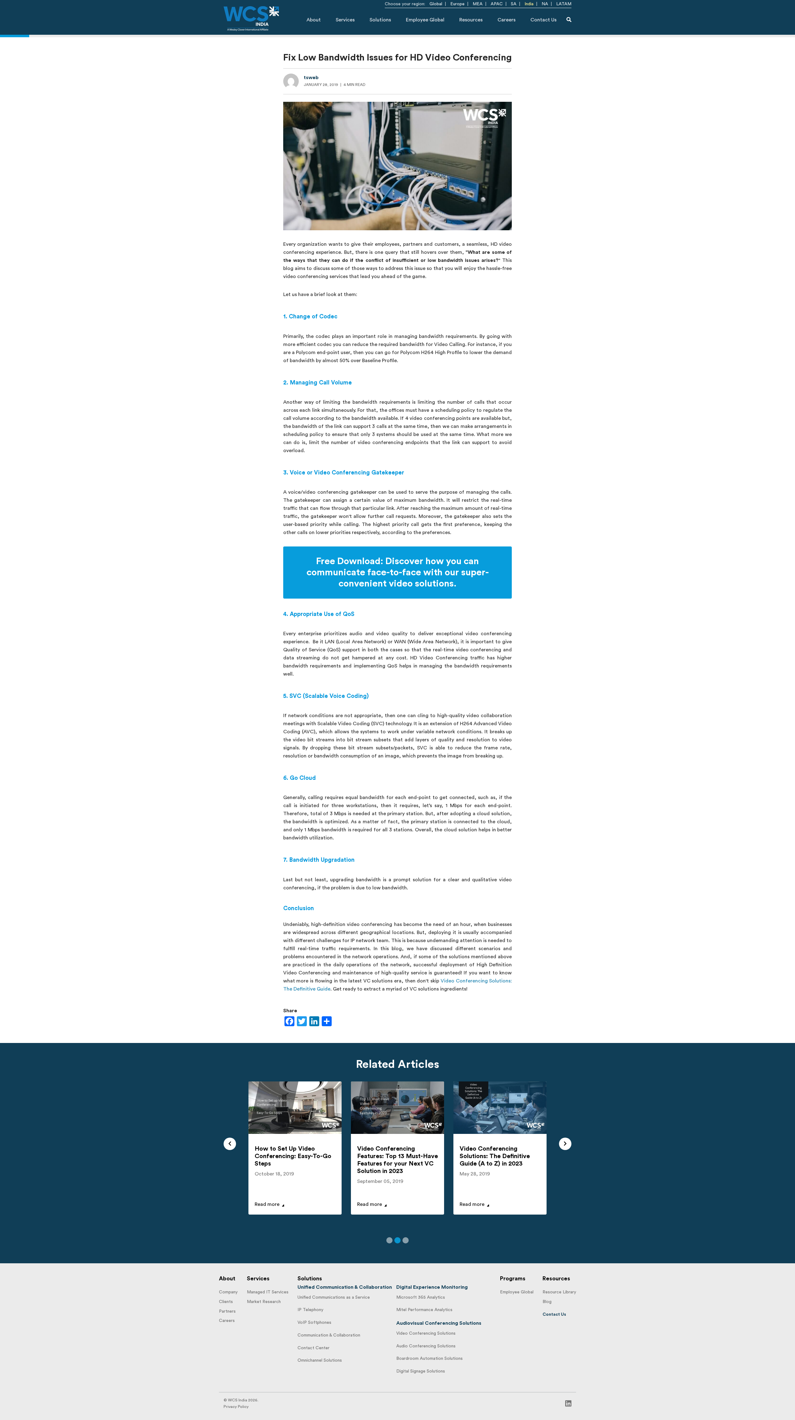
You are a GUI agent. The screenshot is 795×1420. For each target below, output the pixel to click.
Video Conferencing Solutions (426, 1333)
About (314, 19)
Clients (226, 1302)
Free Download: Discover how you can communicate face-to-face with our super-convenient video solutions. (398, 572)
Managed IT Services (267, 1292)
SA (513, 4)
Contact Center (313, 1348)
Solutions (380, 19)
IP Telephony (310, 1310)
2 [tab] (397, 1240)
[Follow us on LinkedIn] (568, 1403)
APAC (497, 4)
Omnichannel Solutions (320, 1360)
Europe (457, 4)
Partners (227, 1311)
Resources (471, 19)
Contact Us (543, 19)
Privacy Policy (236, 1407)
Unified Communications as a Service (334, 1297)
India (529, 4)
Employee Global (425, 19)
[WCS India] (251, 18)
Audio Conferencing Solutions (426, 1346)
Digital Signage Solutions (420, 1371)
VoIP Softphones (314, 1322)
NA (545, 4)
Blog (547, 1302)
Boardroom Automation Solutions (429, 1358)
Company (228, 1292)
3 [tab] (405, 1240)
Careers (506, 19)
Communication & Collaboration (329, 1335)
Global (435, 4)
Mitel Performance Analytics (424, 1310)
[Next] (565, 1144)
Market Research (264, 1302)
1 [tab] (389, 1240)
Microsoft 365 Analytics (420, 1297)
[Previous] (230, 1144)
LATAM (563, 4)
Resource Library (559, 1292)
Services (345, 19)
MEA (478, 4)
